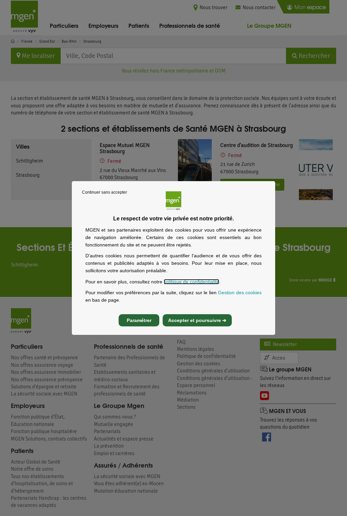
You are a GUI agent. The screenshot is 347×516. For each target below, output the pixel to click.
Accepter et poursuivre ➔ (197, 320)
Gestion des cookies (240, 292)
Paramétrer (139, 320)
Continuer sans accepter (104, 192)
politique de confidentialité (191, 281)
